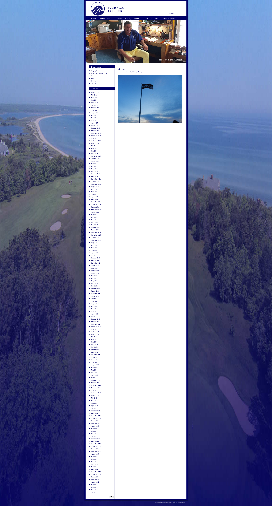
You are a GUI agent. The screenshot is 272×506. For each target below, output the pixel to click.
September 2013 (96, 451)
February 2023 (95, 174)
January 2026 (95, 108)
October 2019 (95, 268)
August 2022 (95, 187)
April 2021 (94, 222)
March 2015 (94, 408)
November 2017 (96, 327)
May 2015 (94, 403)
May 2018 (94, 311)
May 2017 (94, 342)
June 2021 (94, 217)
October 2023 (95, 159)
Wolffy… (94, 78)
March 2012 (94, 492)
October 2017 (95, 329)
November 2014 (96, 418)
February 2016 (95, 380)
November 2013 (96, 446)
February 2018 (95, 319)
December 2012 (96, 472)
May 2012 (94, 490)
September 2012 (96, 479)
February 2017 (95, 350)
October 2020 (95, 238)
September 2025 (96, 110)
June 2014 (94, 431)
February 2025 (95, 128)
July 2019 (94, 276)
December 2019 (96, 263)
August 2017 (95, 334)
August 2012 (95, 482)
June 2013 (94, 459)
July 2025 (94, 115)
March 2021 (94, 225)
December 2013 (96, 444)
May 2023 (94, 169)
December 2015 (96, 385)
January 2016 (95, 383)
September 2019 (96, 271)
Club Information (105, 19)
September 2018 (96, 301)
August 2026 (95, 92)
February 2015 (95, 411)
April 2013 (94, 464)
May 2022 (94, 194)
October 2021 (95, 207)
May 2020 (94, 250)
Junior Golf (147, 19)
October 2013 (95, 449)
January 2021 (95, 230)
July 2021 (94, 215)
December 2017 (96, 324)
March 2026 (94, 105)
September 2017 (96, 332)
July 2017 (94, 337)
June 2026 (94, 97)
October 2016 (95, 360)
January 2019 (95, 291)
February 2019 (95, 288)
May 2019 (94, 281)
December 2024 (96, 133)
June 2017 (94, 339)
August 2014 (95, 426)
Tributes (119, 19)
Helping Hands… (96, 71)
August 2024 (95, 143)
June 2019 (94, 278)
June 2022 (94, 192)
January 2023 (95, 176)
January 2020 (95, 260)
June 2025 (94, 118)
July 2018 (94, 306)
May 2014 (94, 434)
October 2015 (95, 390)
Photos (137, 19)
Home (93, 19)
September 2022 (96, 184)
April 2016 (94, 375)
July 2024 (94, 146)
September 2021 (96, 209)
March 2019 (94, 286)
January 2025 (95, 131)
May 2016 (94, 372)
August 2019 (95, 273)
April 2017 (94, 344)
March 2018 (94, 316)
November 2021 (96, 204)
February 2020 (95, 258)
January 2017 (95, 352)
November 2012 (96, 474)
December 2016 (96, 355)
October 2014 (95, 421)
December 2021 (96, 202)
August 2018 (95, 304)
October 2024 (95, 138)
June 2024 (94, 148)
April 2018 (94, 314)
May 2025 (94, 120)
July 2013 (94, 456)
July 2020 (94, 245)
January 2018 (95, 322)
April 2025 (94, 123)
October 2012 (95, 477)
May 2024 (94, 151)
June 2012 (94, 487)
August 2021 (95, 212)
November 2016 (96, 357)
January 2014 (95, 441)
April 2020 (94, 253)
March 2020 (94, 255)
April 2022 (94, 197)
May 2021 (94, 220)
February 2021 (95, 227)
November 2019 (96, 266)
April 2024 (94, 153)
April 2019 (94, 283)
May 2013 (94, 462)
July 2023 (94, 164)
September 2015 (96, 393)
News (157, 19)
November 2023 (96, 156)
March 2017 (94, 347)
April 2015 (94, 406)
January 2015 (95, 413)
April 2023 (94, 171)
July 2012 (94, 485)
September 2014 (96, 423)
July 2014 (94, 428)
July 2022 (94, 189)
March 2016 (94, 378)
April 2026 (94, 103)
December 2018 (96, 294)
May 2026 (94, 100)
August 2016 (95, 365)
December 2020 (96, 232)
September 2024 (96, 141)
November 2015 (96, 388)
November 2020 (96, 235)
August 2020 (95, 243)
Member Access (169, 19)
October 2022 (95, 181)
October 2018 (95, 299)
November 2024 (96, 136)
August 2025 (95, 113)
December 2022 (96, 179)
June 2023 (94, 166)
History (128, 19)
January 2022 (95, 199)
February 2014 (95, 439)
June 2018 (94, 309)
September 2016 (96, 362)
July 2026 (94, 95)
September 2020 (96, 240)
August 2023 (95, 161)
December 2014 (96, 416)
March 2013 (94, 467)
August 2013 (95, 454)
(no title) (93, 81)
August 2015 (95, 395)
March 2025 (94, 125)
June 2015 (94, 400)
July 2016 (94, 367)
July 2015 (94, 398)
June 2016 (94, 370)
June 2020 (94, 248)
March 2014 (94, 436)
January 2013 (95, 469)
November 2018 (96, 296)
